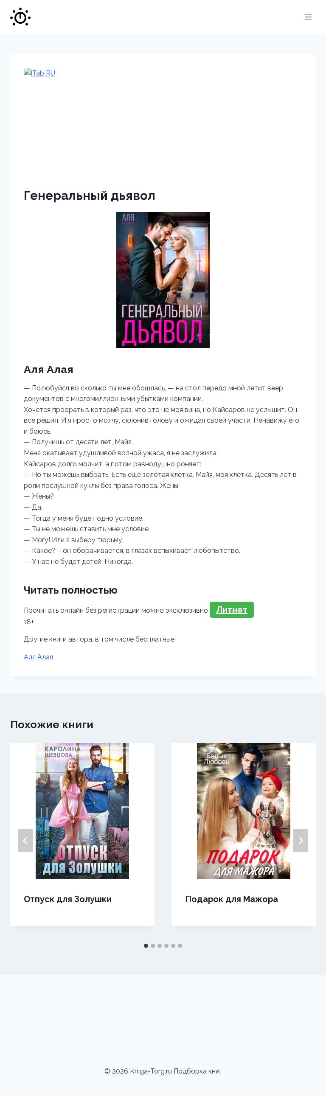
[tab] (146, 946)
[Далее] (300, 840)
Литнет (231, 610)
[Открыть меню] (308, 16)
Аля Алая (38, 657)
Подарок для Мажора (231, 899)
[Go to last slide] (25, 840)
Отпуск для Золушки (68, 899)
